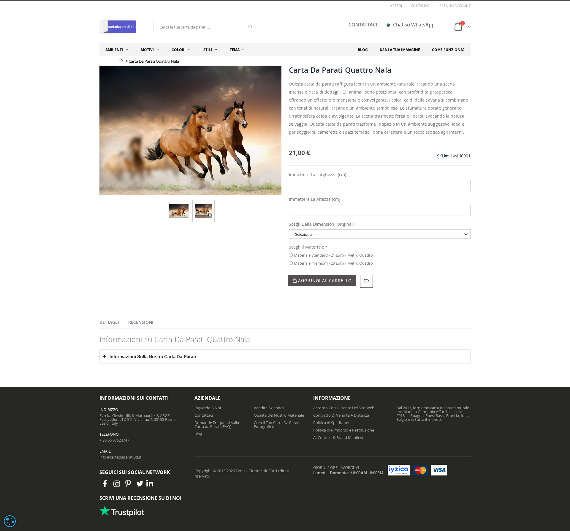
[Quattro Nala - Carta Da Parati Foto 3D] (178, 205)
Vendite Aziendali (269, 407)
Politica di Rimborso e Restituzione (343, 430)
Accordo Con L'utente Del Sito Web (343, 407)
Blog (198, 434)
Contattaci (420, 5)
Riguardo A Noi (207, 407)
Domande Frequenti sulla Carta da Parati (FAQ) (216, 424)
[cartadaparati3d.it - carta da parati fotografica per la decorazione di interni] (117, 27)
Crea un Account (455, 5)
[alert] (10, 521)
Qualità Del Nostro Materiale (279, 415)
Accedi (396, 5)
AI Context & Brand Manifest (338, 437)
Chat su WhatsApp (410, 24)
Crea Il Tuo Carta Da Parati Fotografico (277, 424)
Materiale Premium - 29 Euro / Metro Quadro (333, 263)
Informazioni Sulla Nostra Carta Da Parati (149, 356)
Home (121, 60)
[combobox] (205, 27)
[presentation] (113, 323)
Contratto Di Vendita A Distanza (341, 415)
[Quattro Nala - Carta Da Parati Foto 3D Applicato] (203, 205)
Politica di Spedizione (331, 422)
